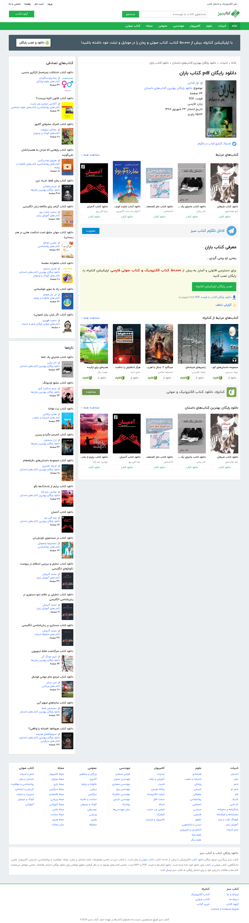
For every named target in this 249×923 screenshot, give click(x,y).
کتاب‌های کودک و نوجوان (46, 133)
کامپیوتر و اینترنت (155, 819)
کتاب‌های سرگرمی (50, 741)
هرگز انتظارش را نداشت (127, 367)
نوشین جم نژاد (49, 492)
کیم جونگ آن (49, 657)
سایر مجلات (58, 824)
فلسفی (197, 814)
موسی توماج (50, 243)
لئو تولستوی (231, 211)
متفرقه (93, 824)
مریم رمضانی (50, 186)
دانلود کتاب (224, 217)
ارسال (169, 870)
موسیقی (92, 809)
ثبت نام (39, 4)
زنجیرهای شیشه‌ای (195, 367)
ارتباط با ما (233, 894)
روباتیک (126, 804)
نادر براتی (52, 362)
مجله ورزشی (57, 799)
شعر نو (234, 789)
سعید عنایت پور (48, 212)
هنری (94, 819)
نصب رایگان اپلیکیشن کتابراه (214, 287)
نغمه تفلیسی (198, 372)
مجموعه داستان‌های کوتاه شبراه (224, 367)
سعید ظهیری (49, 320)
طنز (236, 794)
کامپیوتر (195, 26)
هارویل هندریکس (47, 160)
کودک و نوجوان (89, 804)
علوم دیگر (196, 840)
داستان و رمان (26, 779)
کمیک (235, 799)
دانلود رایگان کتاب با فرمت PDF (213, 297)
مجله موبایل (58, 779)
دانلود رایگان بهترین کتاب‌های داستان (40, 272)
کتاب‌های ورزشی (51, 686)
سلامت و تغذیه (88, 799)
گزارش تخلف (223, 305)
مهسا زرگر (103, 372)
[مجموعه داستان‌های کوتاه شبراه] (224, 344)
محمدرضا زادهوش (47, 543)
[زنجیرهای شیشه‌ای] (192, 344)
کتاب (207, 865)
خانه (234, 26)
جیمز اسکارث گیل (47, 388)
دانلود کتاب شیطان (227, 206)
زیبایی (93, 789)
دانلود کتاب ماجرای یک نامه (191, 206)
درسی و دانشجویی (191, 824)
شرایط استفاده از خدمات (225, 909)
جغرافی (197, 794)
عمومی (162, 26)
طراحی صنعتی (122, 774)
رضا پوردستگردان (48, 78)
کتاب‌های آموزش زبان (48, 215)
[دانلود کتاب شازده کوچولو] (127, 182)
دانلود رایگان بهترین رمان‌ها (45, 190)
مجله (149, 26)
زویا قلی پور (50, 518)
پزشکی (197, 784)
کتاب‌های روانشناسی (49, 107)
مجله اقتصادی (56, 794)
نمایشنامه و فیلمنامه (227, 814)
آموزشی (29, 804)
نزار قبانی (193, 83)
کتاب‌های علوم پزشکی (48, 81)
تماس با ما (15, 4)
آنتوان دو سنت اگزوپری (128, 211)
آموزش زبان (232, 824)
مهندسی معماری (121, 784)
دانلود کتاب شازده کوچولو (126, 206)
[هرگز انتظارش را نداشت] (127, 344)
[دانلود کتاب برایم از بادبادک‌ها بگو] (94, 433)
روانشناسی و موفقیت (22, 784)
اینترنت (161, 774)
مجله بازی (59, 784)
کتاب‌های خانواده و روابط (47, 298)
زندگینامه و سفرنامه (227, 809)
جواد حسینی (231, 372)
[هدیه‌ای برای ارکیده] (94, 344)
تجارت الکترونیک (156, 794)
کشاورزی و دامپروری (190, 830)
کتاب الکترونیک (200, 894)
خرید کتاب (203, 904)
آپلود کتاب (21, 14)
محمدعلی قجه (49, 708)
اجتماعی (197, 804)
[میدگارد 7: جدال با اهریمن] (159, 344)
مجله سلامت (57, 814)
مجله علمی (58, 809)
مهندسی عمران (122, 779)
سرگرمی (92, 794)
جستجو (130, 14)
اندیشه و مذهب (192, 779)
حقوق (198, 819)
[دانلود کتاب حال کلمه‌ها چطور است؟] (159, 183)
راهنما (28, 4)
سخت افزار (159, 799)
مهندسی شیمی (121, 799)
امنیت (161, 784)
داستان (234, 774)
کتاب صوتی (132, 26)
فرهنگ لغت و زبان (228, 819)
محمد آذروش (49, 574)
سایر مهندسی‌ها (121, 809)
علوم (209, 26)
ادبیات (222, 26)
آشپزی (93, 779)
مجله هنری (58, 819)
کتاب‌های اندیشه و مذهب (46, 418)
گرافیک (161, 814)
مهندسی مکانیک (121, 794)
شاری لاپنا (135, 372)
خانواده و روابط (89, 784)
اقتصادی (196, 774)
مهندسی (178, 26)
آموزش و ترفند (157, 779)
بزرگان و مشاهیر (88, 774)
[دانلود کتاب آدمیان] (94, 183)
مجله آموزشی (56, 804)
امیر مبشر (51, 682)
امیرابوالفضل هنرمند (46, 734)
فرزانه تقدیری (49, 466)
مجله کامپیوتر (56, 774)
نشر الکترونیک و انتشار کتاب (222, 4)
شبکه (162, 804)
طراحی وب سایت (156, 809)
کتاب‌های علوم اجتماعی (23, 107)
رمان (236, 779)
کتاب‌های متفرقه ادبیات (47, 634)
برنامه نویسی (158, 789)
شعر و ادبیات (27, 774)
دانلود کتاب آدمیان (97, 206)
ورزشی (93, 814)
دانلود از (232, 378)
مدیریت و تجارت (25, 794)
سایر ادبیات (232, 830)
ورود (49, 4)
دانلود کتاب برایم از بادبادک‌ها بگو (94, 457)
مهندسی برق (123, 789)
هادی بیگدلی (50, 414)
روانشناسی (195, 799)
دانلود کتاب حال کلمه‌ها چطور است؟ (159, 206)
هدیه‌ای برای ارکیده (97, 367)
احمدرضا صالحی (165, 372)
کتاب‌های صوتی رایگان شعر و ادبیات (40, 324)
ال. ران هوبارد (50, 294)
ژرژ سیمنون (50, 440)
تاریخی (197, 789)
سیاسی (197, 809)
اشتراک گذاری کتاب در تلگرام (214, 144)
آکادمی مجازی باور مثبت (43, 104)
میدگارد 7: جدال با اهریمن (159, 367)
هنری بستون (50, 268)
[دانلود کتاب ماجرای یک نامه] (192, 183)
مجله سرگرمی (56, 789)
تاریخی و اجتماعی (24, 789)
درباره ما (234, 899)
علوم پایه (196, 835)
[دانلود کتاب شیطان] (224, 183)
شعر (236, 784)
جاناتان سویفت (48, 130)
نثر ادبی (234, 804)
